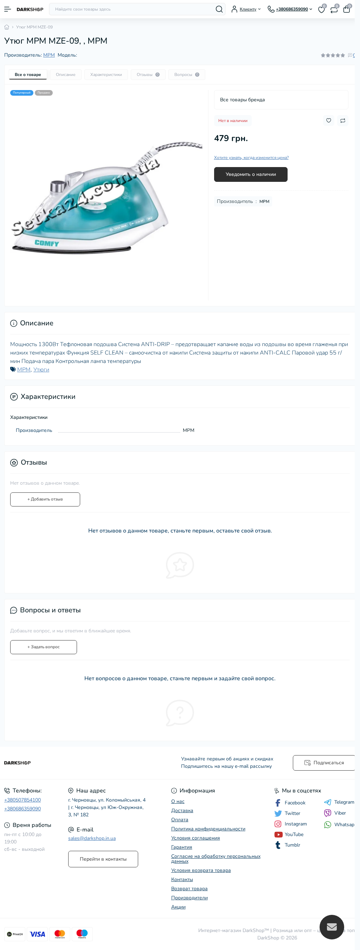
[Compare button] (342, 120)
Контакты (182, 879)
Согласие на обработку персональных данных (216, 859)
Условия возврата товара (201, 870)
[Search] (219, 9)
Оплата (179, 819)
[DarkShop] (60, 763)
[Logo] (30, 9)
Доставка (182, 810)
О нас (178, 801)
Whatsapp (345, 824)
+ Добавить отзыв (45, 499)
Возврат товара (189, 888)
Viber (340, 813)
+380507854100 (22, 800)
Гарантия (181, 847)
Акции (178, 907)
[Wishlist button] (328, 120)
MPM (49, 55)
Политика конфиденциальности (208, 828)
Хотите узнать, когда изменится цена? (251, 157)
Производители (189, 897)
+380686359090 (22, 808)
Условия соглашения (195, 838)
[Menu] (7, 9)
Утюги (41, 370)
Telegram (344, 802)
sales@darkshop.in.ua (92, 838)
